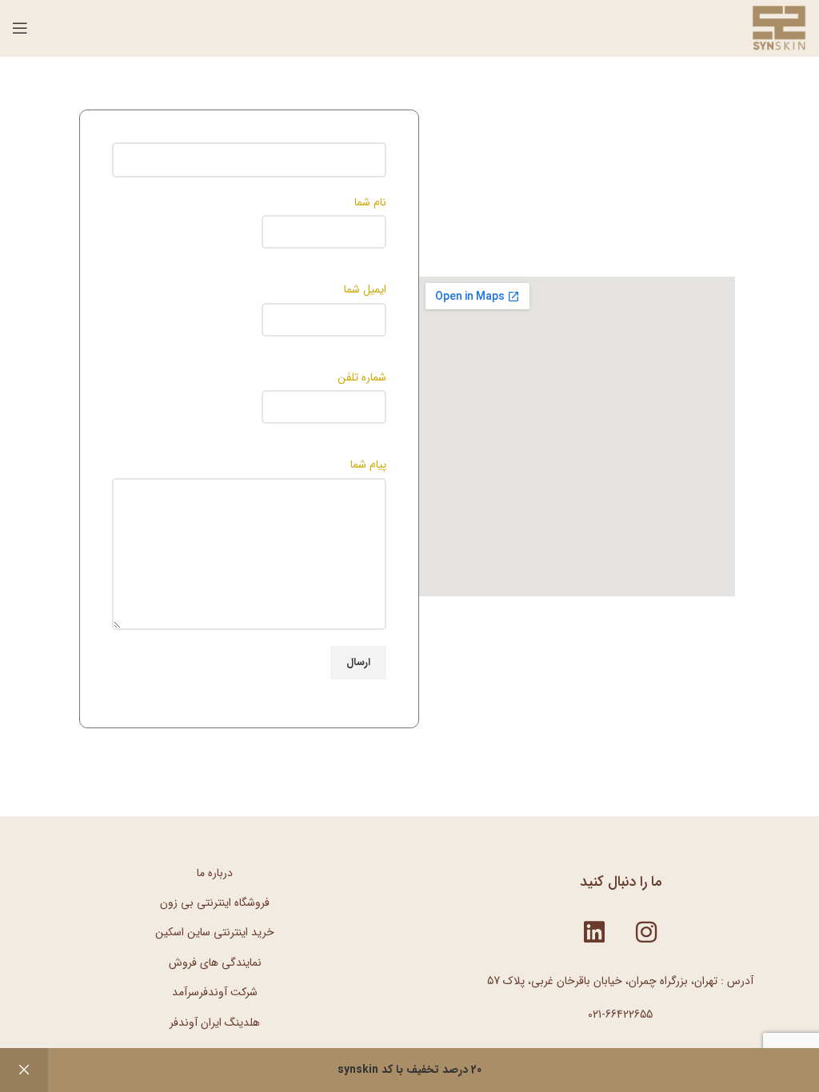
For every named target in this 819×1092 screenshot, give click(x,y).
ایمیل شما (365, 289)
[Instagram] (646, 932)
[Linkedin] (594, 932)
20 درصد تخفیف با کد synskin (409, 1069)
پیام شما (368, 464)
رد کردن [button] (24, 1070)
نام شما (370, 202)
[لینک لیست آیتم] (215, 873)
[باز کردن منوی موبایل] (20, 28)
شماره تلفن (362, 377)
